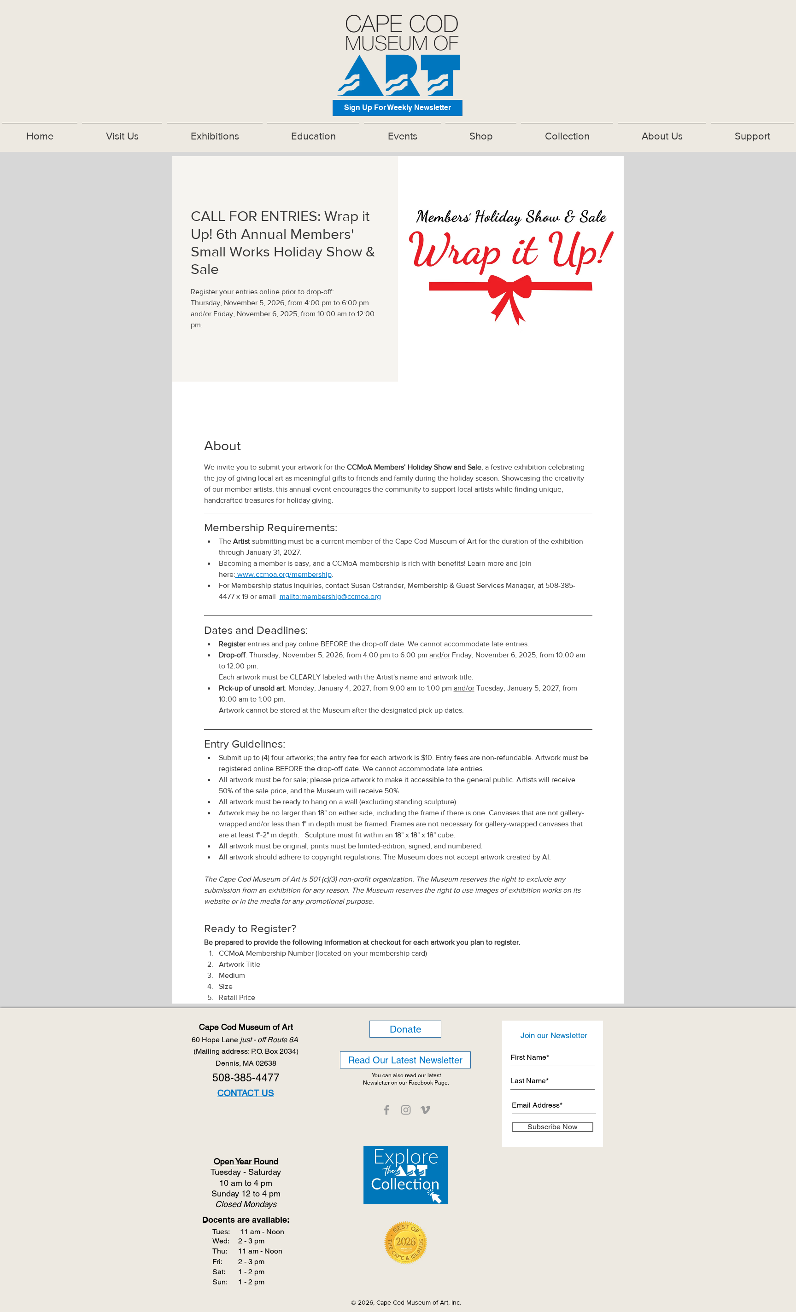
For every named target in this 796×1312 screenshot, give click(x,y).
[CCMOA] (386, 1109)
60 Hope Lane (246, 1039)
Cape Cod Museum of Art (246, 1027)
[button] (214, 132)
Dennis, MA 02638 (246, 1063)
